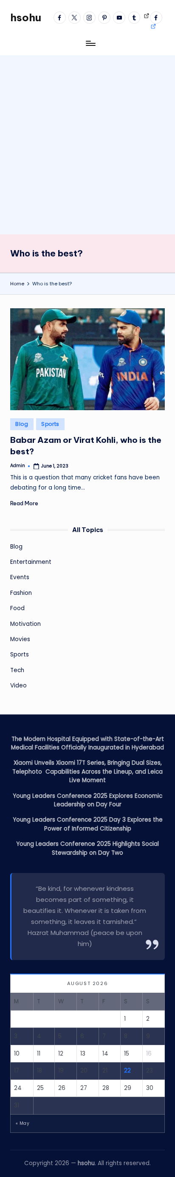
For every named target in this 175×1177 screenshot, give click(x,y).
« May (22, 1123)
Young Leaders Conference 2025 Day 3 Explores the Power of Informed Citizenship (88, 824)
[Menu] (90, 43)
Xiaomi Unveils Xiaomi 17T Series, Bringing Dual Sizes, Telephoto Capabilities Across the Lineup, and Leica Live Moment (87, 771)
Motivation (25, 624)
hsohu (25, 17)
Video (18, 685)
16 (149, 1054)
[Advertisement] (87, 142)
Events (19, 577)
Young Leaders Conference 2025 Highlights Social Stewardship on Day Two (87, 848)
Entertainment (30, 562)
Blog (21, 424)
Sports (50, 424)
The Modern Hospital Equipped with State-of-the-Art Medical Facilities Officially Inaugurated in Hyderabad (87, 743)
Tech (17, 670)
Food (17, 608)
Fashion (21, 593)
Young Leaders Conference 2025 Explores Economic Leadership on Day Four (87, 800)
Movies (20, 639)
